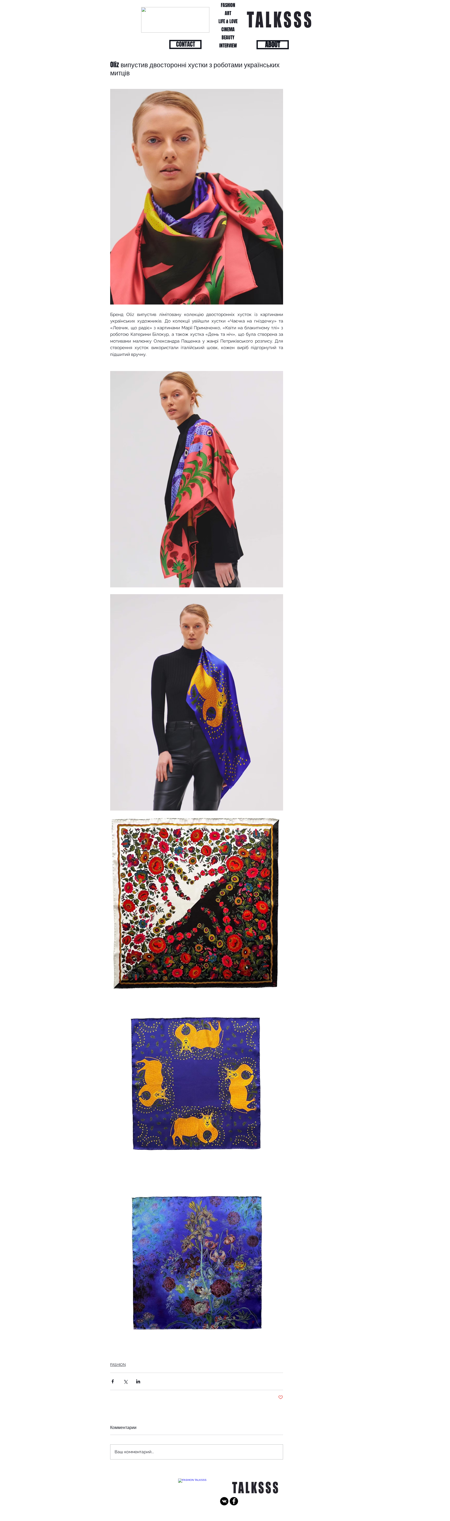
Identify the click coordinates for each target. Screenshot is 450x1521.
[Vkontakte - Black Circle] (224, 1501)
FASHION (118, 1364)
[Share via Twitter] (125, 1381)
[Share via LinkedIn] (138, 1381)
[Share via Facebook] (112, 1381)
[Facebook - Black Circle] (234, 1501)
